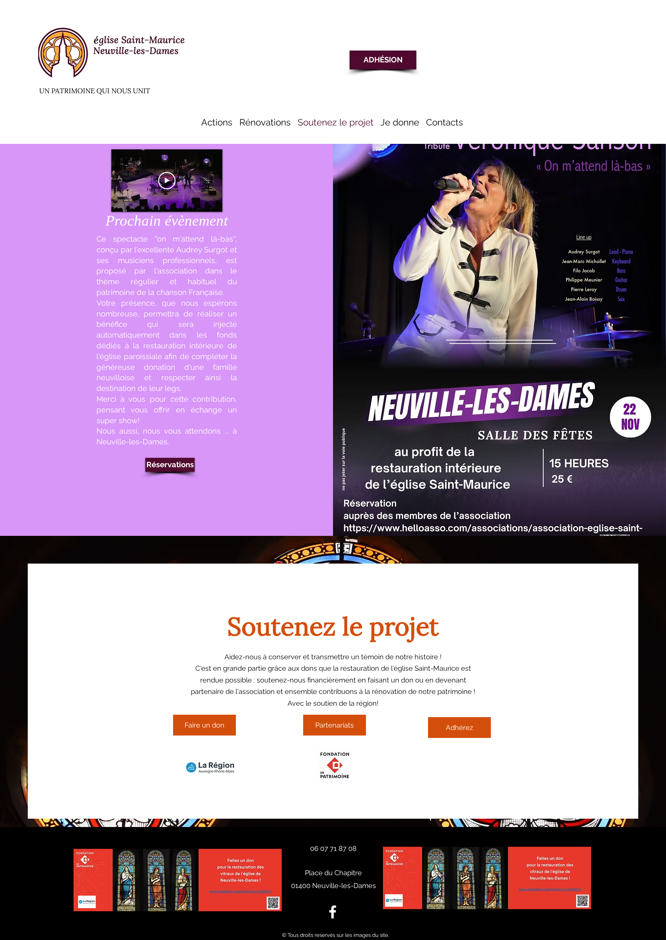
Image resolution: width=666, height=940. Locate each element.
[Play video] (167, 180)
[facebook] (332, 912)
